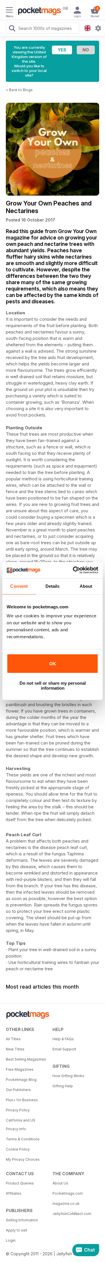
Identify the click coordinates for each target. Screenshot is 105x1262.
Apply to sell (16, 1230)
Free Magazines (20, 1069)
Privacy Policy (18, 1110)
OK (52, 663)
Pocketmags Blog (21, 1079)
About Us (60, 1183)
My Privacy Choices (23, 1159)
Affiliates (13, 1193)
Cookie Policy (18, 1149)
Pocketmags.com (67, 1193)
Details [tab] (53, 586)
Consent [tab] (19, 586)
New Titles (15, 1049)
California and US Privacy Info (20, 1124)
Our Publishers (18, 1090)
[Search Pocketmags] (12, 29)
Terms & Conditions (23, 1139)
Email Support (64, 1049)
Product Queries (20, 1183)
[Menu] (9, 10)
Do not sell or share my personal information (53, 686)
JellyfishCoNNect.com (71, 1213)
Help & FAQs (63, 1039)
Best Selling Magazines (26, 1059)
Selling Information (22, 1220)
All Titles (13, 1039)
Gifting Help (62, 1086)
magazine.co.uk (66, 1203)
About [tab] (86, 586)
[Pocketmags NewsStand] (38, 11)
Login (10, 1240)
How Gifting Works (68, 1076)
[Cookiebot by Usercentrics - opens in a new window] (74, 570)
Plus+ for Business (22, 1100)
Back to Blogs (21, 90)
